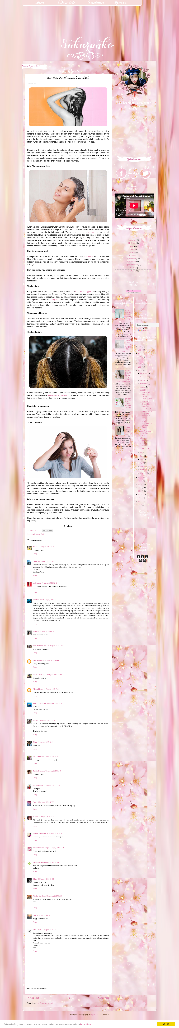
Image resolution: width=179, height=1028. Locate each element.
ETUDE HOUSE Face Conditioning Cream (126, 315)
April (142, 463)
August (143, 387)
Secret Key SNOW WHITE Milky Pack (126, 346)
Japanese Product (132, 265)
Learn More (85, 1024)
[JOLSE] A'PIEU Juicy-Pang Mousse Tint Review (146, 415)
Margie (35, 720)
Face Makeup (131, 262)
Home (69, 997)
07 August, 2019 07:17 (50, 756)
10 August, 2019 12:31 (44, 915)
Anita (35, 561)
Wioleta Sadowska (40, 646)
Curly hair (55, 300)
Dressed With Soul (40, 862)
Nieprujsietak (38, 689)
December (144, 373)
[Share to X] (47, 530)
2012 (140, 498)
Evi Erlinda (37, 756)
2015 (140, 488)
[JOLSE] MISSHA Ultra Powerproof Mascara (146, 424)
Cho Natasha (37, 660)
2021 (140, 364)
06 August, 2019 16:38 (54, 675)
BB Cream (131, 243)
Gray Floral (128, 428)
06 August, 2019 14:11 (46, 631)
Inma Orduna (38, 785)
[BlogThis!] (45, 530)
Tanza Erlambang (39, 703)
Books (132, 246)
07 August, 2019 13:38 (46, 816)
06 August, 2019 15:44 (51, 660)
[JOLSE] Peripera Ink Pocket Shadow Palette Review (146, 394)
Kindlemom (37, 600)
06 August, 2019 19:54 (47, 720)
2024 (140, 353)
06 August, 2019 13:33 (50, 600)
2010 (140, 505)
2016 (140, 484)
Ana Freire (37, 930)
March (142, 466)
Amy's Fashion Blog (40, 848)
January (143, 473)
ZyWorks (94, 1014)
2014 (140, 491)
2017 (140, 481)
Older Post (103, 997)
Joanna (35, 547)
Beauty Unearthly (39, 833)
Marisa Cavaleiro (39, 896)
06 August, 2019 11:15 (47, 547)
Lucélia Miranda (39, 675)
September (144, 384)
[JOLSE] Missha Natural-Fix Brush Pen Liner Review (145, 405)
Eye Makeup (131, 259)
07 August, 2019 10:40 (53, 771)
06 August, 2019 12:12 (49, 583)
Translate (146, 331)
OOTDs (131, 268)
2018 (140, 477)
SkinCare (131, 271)
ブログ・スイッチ (145, 309)
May (142, 459)
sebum (91, 232)
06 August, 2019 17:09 (51, 689)
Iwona (35, 631)
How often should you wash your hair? (144, 442)
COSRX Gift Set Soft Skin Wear (145, 433)
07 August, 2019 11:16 (52, 785)
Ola (34, 915)
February (143, 470)
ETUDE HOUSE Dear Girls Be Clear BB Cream (126, 404)
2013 (140, 494)
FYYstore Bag (145, 448)
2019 (140, 370)
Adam (35, 802)
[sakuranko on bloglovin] (133, 292)
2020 (140, 367)
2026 (140, 346)
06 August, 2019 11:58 (45, 561)
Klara (35, 879)
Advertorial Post (38, 534)
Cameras (132, 252)
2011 (140, 501)
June (142, 456)
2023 (140, 357)
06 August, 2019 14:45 (55, 646)
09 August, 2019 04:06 (46, 879)
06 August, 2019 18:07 (55, 703)
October (143, 380)
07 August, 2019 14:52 (54, 833)
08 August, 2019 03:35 (55, 862)
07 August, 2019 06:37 (45, 742)
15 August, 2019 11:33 (49, 930)
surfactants (88, 257)
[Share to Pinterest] (52, 530)
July (141, 453)
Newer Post (33, 997)
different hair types (83, 292)
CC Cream (132, 249)
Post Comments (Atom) (45, 1003)
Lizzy (35, 742)
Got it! (166, 1024)
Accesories (131, 240)
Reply (35, 554)
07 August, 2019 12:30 (46, 802)
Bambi (35, 816)
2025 (140, 350)
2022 (140, 360)
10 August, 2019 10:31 (54, 896)
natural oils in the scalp (58, 395)
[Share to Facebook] (50, 530)
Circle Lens (132, 255)
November (144, 377)
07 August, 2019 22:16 (56, 848)
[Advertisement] (18, 15)
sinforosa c (37, 583)
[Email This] (43, 530)
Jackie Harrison (39, 771)
